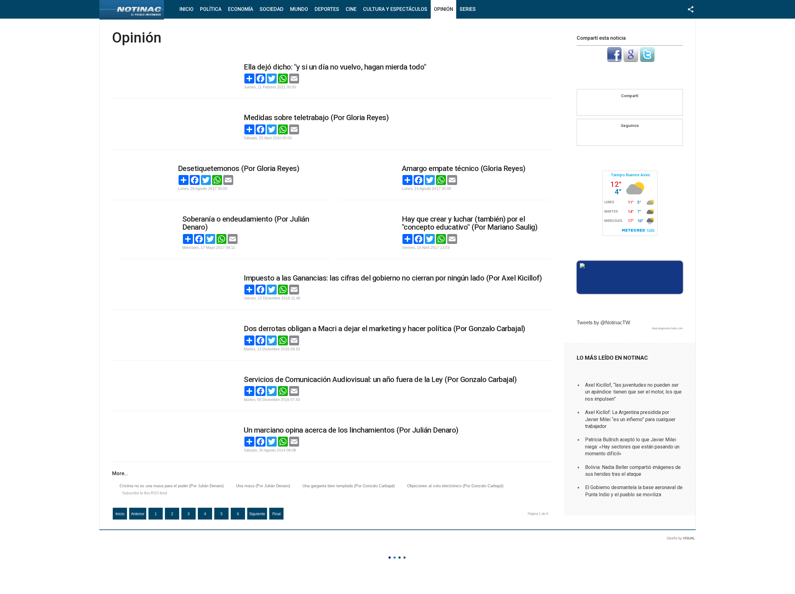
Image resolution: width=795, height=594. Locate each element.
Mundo (299, 9)
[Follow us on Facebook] (624, 137)
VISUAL (689, 538)
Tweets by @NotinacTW (603, 322)
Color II (394, 557)
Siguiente (257, 514)
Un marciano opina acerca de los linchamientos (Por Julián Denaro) (351, 430)
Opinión (443, 9)
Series (468, 9)
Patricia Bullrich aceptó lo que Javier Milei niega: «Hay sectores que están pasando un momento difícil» (632, 447)
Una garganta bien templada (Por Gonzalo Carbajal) (348, 486)
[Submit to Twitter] (647, 60)
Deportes (327, 9)
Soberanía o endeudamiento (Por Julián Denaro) (245, 223)
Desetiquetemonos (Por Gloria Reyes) (238, 168)
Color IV (404, 557)
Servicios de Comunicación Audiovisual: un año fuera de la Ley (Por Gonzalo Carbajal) (380, 379)
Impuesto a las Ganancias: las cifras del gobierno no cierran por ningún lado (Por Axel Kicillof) (393, 278)
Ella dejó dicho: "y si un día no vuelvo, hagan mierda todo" (335, 67)
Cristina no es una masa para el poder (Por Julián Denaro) (172, 486)
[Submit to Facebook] (614, 60)
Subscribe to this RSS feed (144, 493)
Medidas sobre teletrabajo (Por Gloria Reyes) (316, 117)
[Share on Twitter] (642, 106)
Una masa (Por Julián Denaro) (263, 486)
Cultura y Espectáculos (395, 9)
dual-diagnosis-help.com (667, 328)
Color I (389, 557)
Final (276, 514)
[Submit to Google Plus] (630, 60)
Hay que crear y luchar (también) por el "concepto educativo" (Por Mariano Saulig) (470, 223)
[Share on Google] (630, 106)
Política (210, 9)
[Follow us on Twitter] (636, 137)
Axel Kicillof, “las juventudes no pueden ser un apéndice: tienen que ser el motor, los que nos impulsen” (633, 392)
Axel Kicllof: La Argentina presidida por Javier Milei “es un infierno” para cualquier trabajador (630, 419)
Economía (240, 9)
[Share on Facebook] (618, 106)
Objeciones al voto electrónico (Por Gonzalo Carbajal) (455, 486)
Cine (351, 9)
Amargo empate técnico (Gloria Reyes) (463, 168)
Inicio (186, 9)
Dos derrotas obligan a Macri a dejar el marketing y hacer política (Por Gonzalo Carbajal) (384, 328)
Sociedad (272, 9)
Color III (399, 557)
